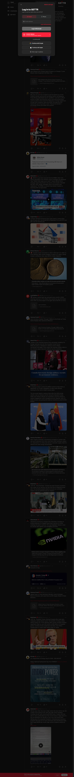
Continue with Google (37, 43)
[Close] (21, 4)
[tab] (29, 16)
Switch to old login (48, 4)
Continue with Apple (37, 47)
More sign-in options (37, 52)
